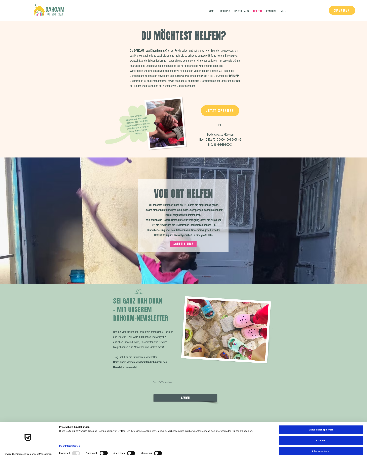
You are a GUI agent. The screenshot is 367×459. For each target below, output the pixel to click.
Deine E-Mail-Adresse (163, 382)
